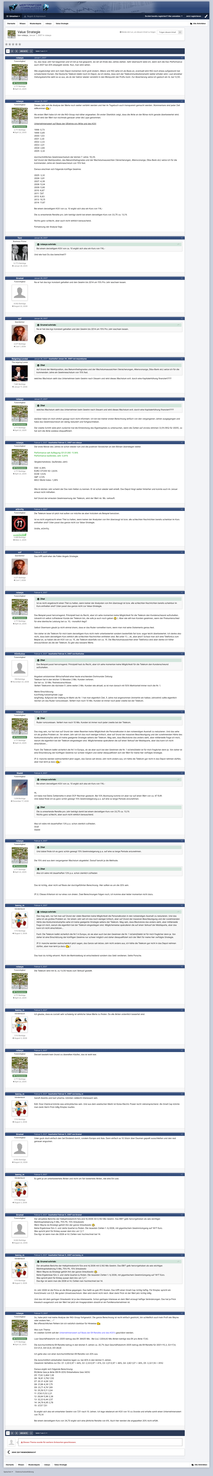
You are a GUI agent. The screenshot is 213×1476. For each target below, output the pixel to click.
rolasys (48, 35)
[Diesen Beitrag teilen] (181, 58)
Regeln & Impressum (36, 16)
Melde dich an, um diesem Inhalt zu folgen (139, 32)
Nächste (23, 51)
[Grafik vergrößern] (115, 618)
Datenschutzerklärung (25, 1472)
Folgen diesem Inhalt (167, 32)
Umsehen (13, 16)
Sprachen (8, 1472)
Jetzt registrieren (193, 16)
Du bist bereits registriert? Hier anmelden (163, 16)
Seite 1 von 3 (41, 51)
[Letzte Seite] (31, 51)
